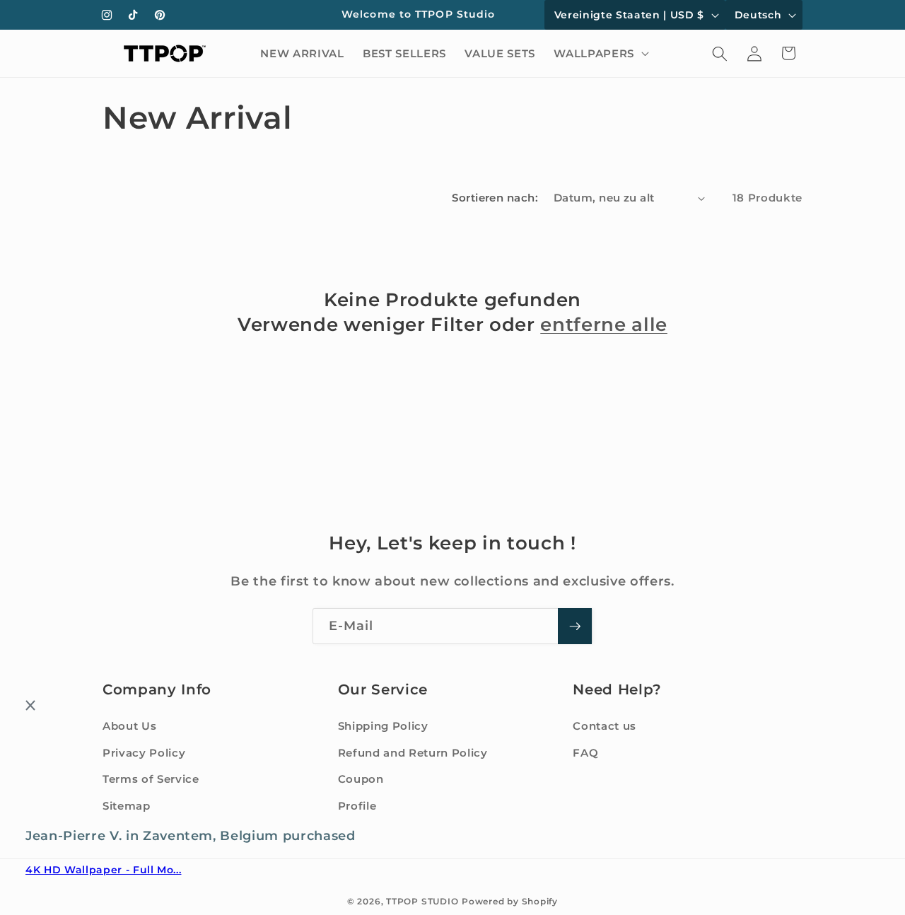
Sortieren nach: (495, 197)
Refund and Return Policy (413, 752)
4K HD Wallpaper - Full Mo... (103, 870)
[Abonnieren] (575, 626)
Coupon (361, 779)
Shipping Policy (383, 726)
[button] (599, 53)
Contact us (604, 726)
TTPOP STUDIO (422, 901)
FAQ (585, 752)
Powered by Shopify (510, 901)
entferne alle (603, 324)
